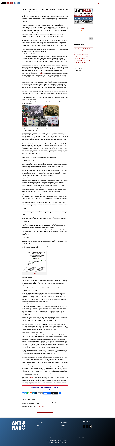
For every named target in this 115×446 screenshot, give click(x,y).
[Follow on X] (87, 426)
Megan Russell (26, 11)
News (92, 3)
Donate (110, 3)
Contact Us (103, 3)
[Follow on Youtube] (90, 426)
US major (50, 96)
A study (41, 73)
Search (62, 428)
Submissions (64, 422)
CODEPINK (31, 377)
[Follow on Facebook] (84, 426)
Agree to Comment (45, 411)
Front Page (40, 422)
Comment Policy (40, 406)
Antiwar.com (77, 3)
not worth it (57, 246)
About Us (63, 425)
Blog (97, 3)
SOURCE (34, 273)
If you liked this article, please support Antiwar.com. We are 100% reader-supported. (45, 388)
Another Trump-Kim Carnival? (81, 54)
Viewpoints (85, 3)
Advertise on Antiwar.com (84, 28)
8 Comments (39, 11)
